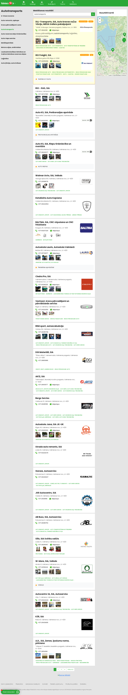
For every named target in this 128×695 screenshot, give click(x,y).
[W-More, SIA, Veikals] (38, 571)
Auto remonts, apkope (10, 20)
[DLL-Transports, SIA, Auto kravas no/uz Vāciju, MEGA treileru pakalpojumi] (38, 41)
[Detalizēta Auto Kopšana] (87, 205)
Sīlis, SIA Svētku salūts (47, 538)
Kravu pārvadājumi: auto (11, 25)
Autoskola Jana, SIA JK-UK (49, 424)
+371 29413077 (42, 385)
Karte (41, 4)
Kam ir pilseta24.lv (7, 684)
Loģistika (5, 59)
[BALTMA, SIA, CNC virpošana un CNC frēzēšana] (38, 235)
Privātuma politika (71, 684)
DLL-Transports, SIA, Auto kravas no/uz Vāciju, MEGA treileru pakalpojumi (56, 23)
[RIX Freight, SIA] (38, 65)
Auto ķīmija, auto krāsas (11, 63)
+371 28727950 (43, 94)
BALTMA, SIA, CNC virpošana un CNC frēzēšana (54, 223)
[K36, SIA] (87, 623)
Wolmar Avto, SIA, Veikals (48, 175)
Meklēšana (73, 4)
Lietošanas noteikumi (33, 684)
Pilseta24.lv (19, 684)
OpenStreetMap (117, 75)
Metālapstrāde (7, 43)
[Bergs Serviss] (87, 405)
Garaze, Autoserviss (45, 471)
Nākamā (70, 669)
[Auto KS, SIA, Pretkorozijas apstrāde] (38, 125)
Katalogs (33, 4)
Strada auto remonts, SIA (48, 446)
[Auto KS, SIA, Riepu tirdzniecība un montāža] (38, 156)
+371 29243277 (43, 152)
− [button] (99, 21)
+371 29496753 (43, 523)
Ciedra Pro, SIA (43, 276)
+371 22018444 (43, 567)
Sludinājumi (51, 4)
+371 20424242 (43, 600)
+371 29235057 (43, 545)
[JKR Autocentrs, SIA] (87, 500)
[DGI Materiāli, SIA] (87, 359)
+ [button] (99, 18)
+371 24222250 (43, 310)
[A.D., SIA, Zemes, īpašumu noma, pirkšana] (38, 655)
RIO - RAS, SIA (42, 88)
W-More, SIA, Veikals (46, 561)
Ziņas (23, 4)
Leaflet (110, 75)
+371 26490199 (42, 404)
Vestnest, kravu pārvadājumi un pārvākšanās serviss (52, 302)
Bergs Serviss (42, 398)
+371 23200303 (43, 430)
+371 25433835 (43, 622)
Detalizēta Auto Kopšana (48, 198)
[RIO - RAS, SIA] (38, 98)
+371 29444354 (43, 204)
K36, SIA (39, 616)
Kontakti (45, 684)
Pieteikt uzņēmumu (56, 684)
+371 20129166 (42, 499)
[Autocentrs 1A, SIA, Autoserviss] (38, 604)
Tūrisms (62, 4)
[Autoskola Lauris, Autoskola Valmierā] (38, 257)
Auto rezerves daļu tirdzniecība (13, 34)
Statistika (83, 684)
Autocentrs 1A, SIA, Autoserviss (51, 594)
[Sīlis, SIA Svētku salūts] (38, 549)
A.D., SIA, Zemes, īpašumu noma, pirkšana (52, 642)
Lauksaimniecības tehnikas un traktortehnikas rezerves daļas (13, 53)
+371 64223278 (43, 453)
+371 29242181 (42, 30)
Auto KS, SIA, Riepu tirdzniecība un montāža (53, 145)
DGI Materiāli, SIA (44, 352)
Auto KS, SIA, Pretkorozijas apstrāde (54, 112)
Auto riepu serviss (8, 38)
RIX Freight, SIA (43, 55)
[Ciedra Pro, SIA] (38, 289)
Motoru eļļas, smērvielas (11, 47)
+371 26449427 (43, 477)
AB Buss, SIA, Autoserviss (48, 517)
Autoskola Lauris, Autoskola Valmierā (54, 247)
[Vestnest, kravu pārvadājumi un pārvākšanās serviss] (38, 314)
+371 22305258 (43, 61)
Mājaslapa (55, 30)
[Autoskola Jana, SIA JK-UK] (38, 434)
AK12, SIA (40, 376)
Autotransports (7, 29)
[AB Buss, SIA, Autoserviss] (86, 521)
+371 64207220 (43, 231)
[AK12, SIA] (86, 381)
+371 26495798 (43, 332)
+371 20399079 (43, 181)
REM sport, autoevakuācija (49, 326)
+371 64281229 (42, 285)
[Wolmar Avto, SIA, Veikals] (38, 185)
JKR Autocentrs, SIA (45, 492)
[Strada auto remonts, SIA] (87, 454)
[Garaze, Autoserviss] (86, 475)
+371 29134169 (42, 651)
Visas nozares (8, 16)
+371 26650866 (43, 360)
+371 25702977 (43, 253)
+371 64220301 (42, 121)
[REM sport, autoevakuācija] (38, 336)
